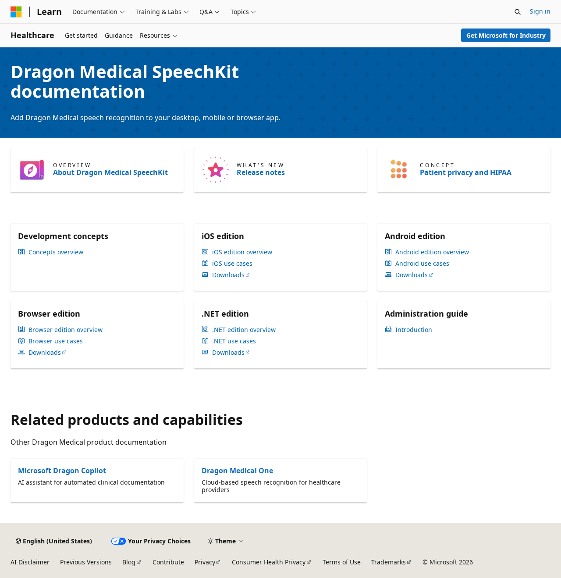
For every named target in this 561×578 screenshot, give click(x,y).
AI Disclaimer (30, 562)
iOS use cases (232, 264)
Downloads (228, 275)
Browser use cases (55, 341)
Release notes (261, 172)
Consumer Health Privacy (268, 562)
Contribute (168, 562)
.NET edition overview (244, 330)
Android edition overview (432, 252)
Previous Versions (86, 562)
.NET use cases (234, 341)
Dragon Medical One (237, 470)
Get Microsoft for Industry (506, 35)
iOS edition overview (242, 252)
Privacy (205, 562)
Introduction (413, 330)
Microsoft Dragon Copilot (62, 470)
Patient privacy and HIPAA (465, 172)
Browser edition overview (65, 330)
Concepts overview (55, 252)
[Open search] (517, 12)
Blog (128, 562)
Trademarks (388, 562)
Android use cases (422, 264)
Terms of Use (342, 562)
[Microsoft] (16, 12)
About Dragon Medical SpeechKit (110, 172)
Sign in (540, 11)
